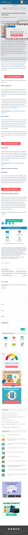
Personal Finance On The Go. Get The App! (14, 243)
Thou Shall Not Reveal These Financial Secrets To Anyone (20, 273)
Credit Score (7, 240)
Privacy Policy (21, 533)
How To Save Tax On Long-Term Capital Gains (16, 469)
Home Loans (7, 262)
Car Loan (14, 346)
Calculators (22, 346)
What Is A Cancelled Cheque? (13, 434)
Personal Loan (19, 234)
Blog (14, 531)
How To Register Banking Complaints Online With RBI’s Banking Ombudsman (16, 466)
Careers (6, 531)
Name (2, 304)
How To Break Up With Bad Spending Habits (10, 422)
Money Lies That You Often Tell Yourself (9, 412)
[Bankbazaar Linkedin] (11, 529)
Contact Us (10, 531)
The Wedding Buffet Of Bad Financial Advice (10, 427)
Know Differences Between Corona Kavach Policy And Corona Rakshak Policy (8, 273)
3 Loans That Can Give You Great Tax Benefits (16, 460)
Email (2, 310)
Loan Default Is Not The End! (13, 456)
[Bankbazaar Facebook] (13, 529)
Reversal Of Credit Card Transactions (15, 452)
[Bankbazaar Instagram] (16, 529)
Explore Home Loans (14, 220)
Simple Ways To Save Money (7, 420)
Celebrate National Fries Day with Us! (9, 415)
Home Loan (17, 64)
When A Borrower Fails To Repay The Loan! (16, 447)
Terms (17, 531)
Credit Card (7, 234)
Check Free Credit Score (14, 76)
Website (3, 316)
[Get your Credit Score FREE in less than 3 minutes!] (11, 369)
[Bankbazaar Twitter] (9, 529)
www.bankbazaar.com (7, 255)
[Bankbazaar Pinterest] (18, 529)
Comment (3, 287)
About (2, 531)
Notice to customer (23, 531)
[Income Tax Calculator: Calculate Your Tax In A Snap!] (11, 404)
